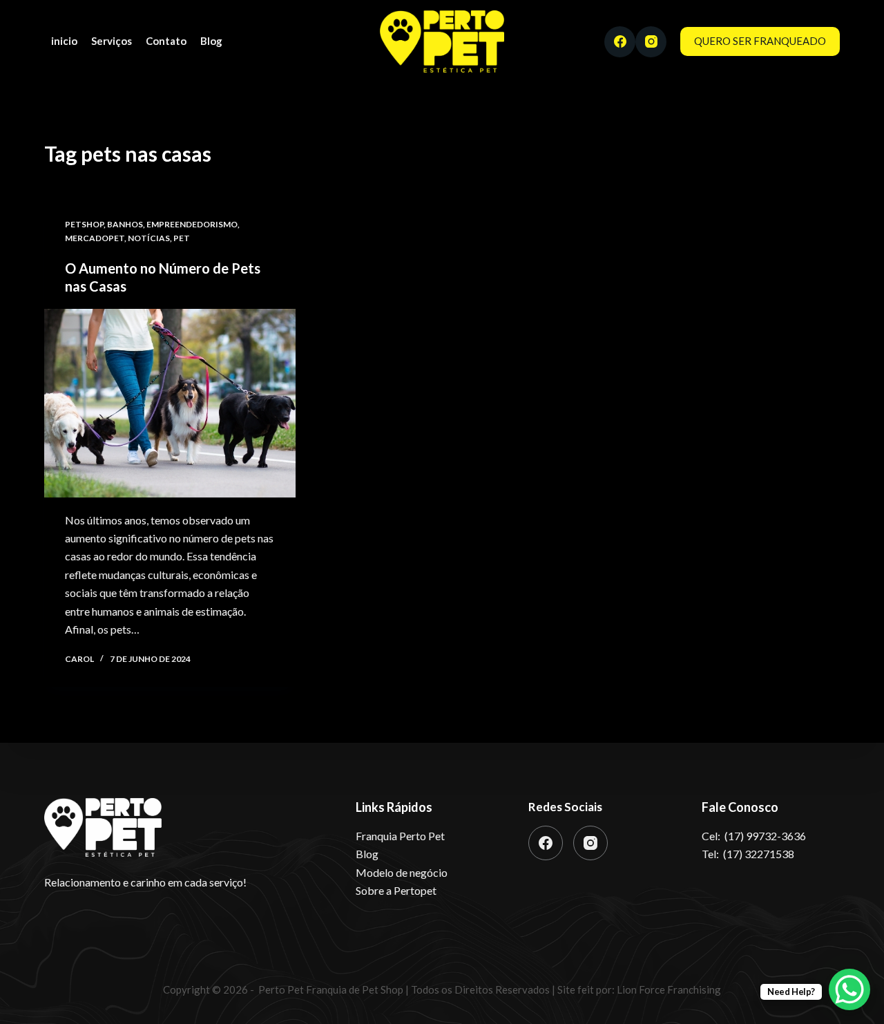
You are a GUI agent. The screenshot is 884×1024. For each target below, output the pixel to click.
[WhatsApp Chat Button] (849, 989)
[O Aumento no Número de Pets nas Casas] (170, 403)
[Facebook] (619, 41)
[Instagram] (650, 41)
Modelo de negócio (402, 872)
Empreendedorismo (192, 224)
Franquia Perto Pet (400, 835)
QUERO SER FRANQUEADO (760, 41)
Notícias (149, 238)
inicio (64, 41)
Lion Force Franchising (668, 989)
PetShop (84, 224)
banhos (125, 224)
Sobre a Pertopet (396, 890)
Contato (166, 41)
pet (181, 238)
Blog (211, 41)
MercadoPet (94, 238)
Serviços (111, 41)
